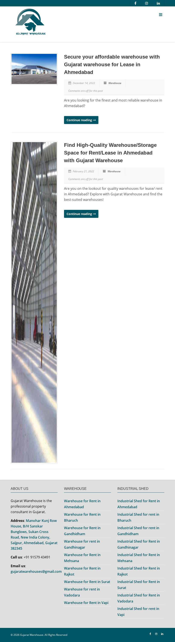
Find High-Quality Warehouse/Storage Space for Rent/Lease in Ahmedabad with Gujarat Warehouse (110, 152)
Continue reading (80, 120)
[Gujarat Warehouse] (61, 22)
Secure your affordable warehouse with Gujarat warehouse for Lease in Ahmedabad (112, 64)
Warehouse (114, 83)
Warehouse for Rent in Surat (87, 581)
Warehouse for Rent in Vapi (86, 602)
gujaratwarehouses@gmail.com (36, 571)
